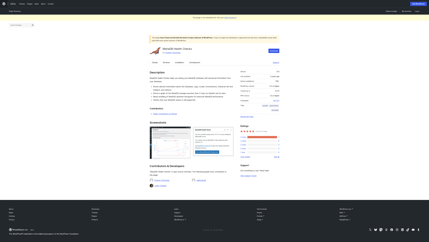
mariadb (265, 106)
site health (275, 110)
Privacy (11, 220)
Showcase (95, 209)
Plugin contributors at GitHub (165, 114)
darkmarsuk (201, 180)
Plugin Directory (15, 11)
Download (274, 51)
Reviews (166, 62)
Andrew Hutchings (172, 53)
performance (274, 106)
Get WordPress (418, 4)
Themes (95, 213)
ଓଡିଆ (32, 230)
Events (259, 213)
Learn (176, 209)
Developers (178, 216)
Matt (342, 213)
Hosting (12, 216)
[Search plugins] (32, 25)
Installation (179, 62)
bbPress (344, 216)
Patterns (95, 220)
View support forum (248, 176)
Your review (245, 157)
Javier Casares (160, 186)
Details (155, 62)
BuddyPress (345, 220)
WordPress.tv (180, 220)
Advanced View (246, 116)
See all (276, 157)
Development (194, 62)
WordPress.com (346, 209)
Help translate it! (230, 18)
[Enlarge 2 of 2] (231, 129)
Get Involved (262, 209)
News (11, 213)
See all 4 (276, 100)
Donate (260, 216)
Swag (260, 220)
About (11, 209)
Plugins (94, 216)
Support (276, 62)
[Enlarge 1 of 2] (188, 129)
